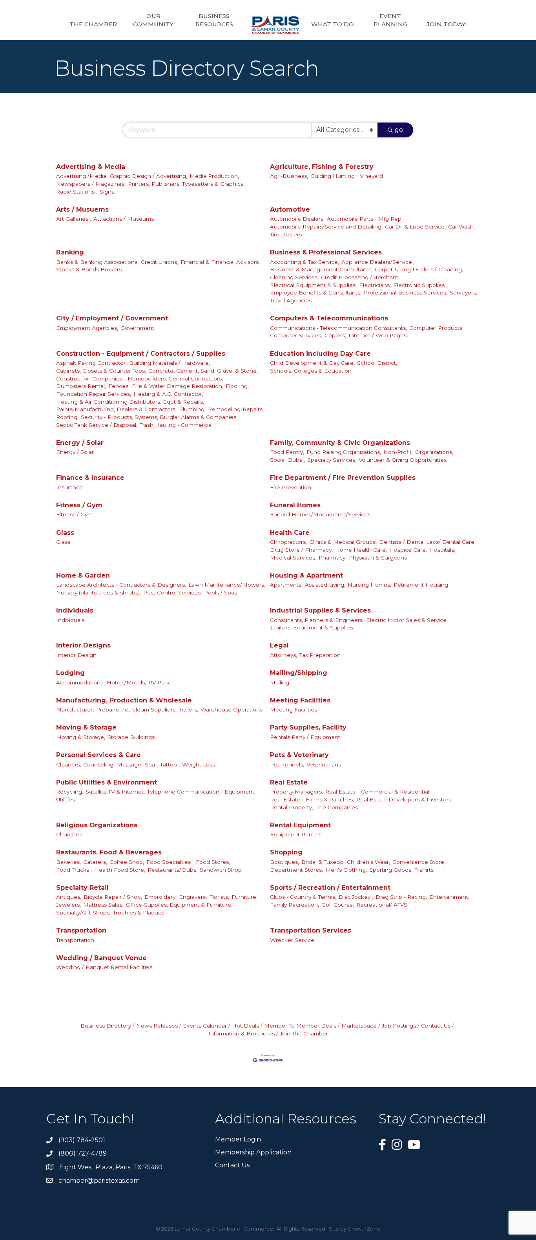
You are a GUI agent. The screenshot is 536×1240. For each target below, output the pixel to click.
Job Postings (399, 1025)
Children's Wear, (368, 862)
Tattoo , (170, 764)
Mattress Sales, (103, 905)
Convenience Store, (418, 862)
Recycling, (69, 791)
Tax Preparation (320, 655)
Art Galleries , (73, 219)
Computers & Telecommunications (329, 318)
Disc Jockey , (356, 897)
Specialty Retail (82, 887)
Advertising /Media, (82, 176)
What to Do (332, 24)
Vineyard (371, 176)
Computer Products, (436, 328)
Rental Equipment (300, 825)
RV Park (159, 682)
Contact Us (435, 1025)
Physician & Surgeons (378, 557)
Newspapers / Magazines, (91, 184)
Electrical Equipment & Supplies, (313, 285)
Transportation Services (310, 930)
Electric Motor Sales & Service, (407, 620)
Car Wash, (461, 226)
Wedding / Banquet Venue (101, 958)
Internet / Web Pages (377, 335)
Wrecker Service (292, 940)
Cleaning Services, (294, 277)
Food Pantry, (287, 452)
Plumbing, (192, 409)
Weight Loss (198, 764)
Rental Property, (291, 807)
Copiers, (335, 335)
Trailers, (188, 709)
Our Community (153, 20)
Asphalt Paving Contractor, (91, 363)
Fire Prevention (290, 487)
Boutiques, (284, 862)
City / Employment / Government (112, 318)
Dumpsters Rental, (81, 386)
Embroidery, (160, 897)
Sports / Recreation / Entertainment (330, 887)
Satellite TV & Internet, (115, 791)
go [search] (399, 130)
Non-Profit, (398, 452)
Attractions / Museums (123, 219)
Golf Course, (337, 905)
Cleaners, (68, 764)
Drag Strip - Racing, (401, 897)
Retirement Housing (421, 585)
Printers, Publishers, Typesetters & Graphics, (186, 184)
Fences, (118, 386)
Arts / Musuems (82, 209)
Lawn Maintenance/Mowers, (226, 585)
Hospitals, (442, 550)
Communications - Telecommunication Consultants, (338, 328)
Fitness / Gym (79, 505)
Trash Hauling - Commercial (176, 425)
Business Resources (214, 20)
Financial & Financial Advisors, (220, 262)
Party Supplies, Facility (308, 727)
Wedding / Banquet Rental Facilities (104, 967)
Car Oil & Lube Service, (415, 226)
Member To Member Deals (300, 1025)
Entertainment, (449, 897)
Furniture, (244, 897)
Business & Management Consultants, (321, 269)
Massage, (129, 764)
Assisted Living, (325, 585)
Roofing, (67, 417)
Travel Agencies (291, 300)
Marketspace (359, 1025)
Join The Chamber (304, 1033)
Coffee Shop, (126, 862)
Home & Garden (83, 575)
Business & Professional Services (326, 252)
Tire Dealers (286, 234)
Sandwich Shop (221, 870)
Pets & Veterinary (299, 755)
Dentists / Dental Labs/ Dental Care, (427, 542)
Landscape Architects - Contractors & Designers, (121, 585)
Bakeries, (68, 862)
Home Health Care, (361, 550)
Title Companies (336, 807)
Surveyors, (463, 292)
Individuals (74, 610)
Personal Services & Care (98, 755)
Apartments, (286, 585)
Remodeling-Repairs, (236, 409)
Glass (65, 532)
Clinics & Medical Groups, (343, 542)
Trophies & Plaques (138, 912)
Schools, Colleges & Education (311, 371)
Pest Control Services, (172, 592)
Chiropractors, (288, 542)
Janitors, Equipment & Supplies (311, 627)
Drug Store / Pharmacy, (301, 550)
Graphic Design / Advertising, (148, 176)
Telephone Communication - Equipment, (201, 791)
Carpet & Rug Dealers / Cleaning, (419, 269)
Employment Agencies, (87, 328)
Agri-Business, (289, 176)
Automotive (290, 209)
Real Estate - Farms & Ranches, (312, 799)
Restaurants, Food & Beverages (109, 852)
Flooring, (237, 386)
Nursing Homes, (369, 585)
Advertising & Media (90, 166)
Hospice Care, (408, 550)
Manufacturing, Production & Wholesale (124, 700)
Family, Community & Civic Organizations (340, 442)
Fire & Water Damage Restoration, (177, 386)
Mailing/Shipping (298, 673)
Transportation (81, 930)
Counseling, (99, 764)
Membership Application (253, 1152)
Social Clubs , (287, 460)
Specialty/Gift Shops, (83, 912)
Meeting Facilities (300, 700)
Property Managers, (296, 791)
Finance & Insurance (90, 477)
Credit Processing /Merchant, (360, 277)
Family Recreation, (294, 905)
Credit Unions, (159, 262)
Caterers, (95, 862)
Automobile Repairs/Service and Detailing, (326, 226)
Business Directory (105, 1025)
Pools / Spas (220, 592)
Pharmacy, (332, 557)
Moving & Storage (86, 727)
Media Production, (214, 176)
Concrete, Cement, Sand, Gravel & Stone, (203, 371)
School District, (377, 363)
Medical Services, (293, 557)
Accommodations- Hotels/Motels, (101, 682)
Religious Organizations (96, 825)
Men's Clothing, (346, 870)
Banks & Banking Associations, (97, 262)
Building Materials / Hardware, (169, 363)
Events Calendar (205, 1025)
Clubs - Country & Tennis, (303, 897)
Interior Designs (83, 645)
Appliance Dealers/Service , (378, 262)
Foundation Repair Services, (93, 394)
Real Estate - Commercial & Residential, (377, 791)
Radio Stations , (76, 191)
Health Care (290, 532)
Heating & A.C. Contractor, (168, 394)
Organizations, (434, 452)
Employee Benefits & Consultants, (315, 292)
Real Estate (289, 782)
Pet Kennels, (287, 764)
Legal (279, 645)
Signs (107, 191)
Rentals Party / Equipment (305, 737)
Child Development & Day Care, (312, 363)
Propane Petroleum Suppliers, (136, 709)
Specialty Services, (331, 460)
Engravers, (193, 897)
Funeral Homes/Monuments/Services (320, 514)
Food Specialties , (169, 862)
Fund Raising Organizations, (343, 452)
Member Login (238, 1139)
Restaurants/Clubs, (172, 870)
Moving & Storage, (80, 737)
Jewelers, (68, 905)
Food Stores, (213, 862)
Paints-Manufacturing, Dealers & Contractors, (116, 409)
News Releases (157, 1025)
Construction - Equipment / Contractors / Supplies (140, 353)
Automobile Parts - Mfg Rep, (365, 219)
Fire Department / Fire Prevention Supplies (343, 477)
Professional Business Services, (405, 292)
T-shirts (424, 870)
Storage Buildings (131, 737)
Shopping (286, 852)
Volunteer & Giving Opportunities (403, 460)
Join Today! (447, 24)
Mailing (279, 682)
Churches (69, 834)
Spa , (151, 764)
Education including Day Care (320, 353)
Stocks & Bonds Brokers (89, 269)
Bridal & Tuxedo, (323, 862)
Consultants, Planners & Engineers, (317, 620)
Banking (70, 252)
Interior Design (76, 655)
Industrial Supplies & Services (320, 610)
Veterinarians (323, 764)
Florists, (219, 897)
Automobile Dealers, (297, 219)
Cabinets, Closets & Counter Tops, (101, 371)
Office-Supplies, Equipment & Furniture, (179, 905)
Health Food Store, (119, 870)
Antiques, (68, 897)
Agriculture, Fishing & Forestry (322, 166)
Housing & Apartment (306, 575)
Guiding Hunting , (333, 176)
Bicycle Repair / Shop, (113, 897)
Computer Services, (296, 335)
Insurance (69, 487)
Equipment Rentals (295, 834)
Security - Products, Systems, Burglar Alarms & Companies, (159, 417)
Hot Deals (245, 1025)
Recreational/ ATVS (381, 905)
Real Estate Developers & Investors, (404, 799)
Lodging (70, 673)
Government (137, 328)
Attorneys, (283, 655)
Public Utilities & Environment (106, 782)
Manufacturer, (75, 709)
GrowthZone (364, 1228)
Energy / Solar (80, 442)
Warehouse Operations (232, 709)
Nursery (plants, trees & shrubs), (98, 592)
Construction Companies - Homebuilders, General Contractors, (139, 378)
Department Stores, (296, 870)
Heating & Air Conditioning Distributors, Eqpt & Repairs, (130, 402)
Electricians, (375, 285)
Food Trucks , (74, 870)
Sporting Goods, (390, 870)
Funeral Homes (295, 505)
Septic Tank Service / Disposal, (96, 425)
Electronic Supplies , (420, 285)
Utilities (65, 799)
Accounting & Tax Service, (304, 262)
